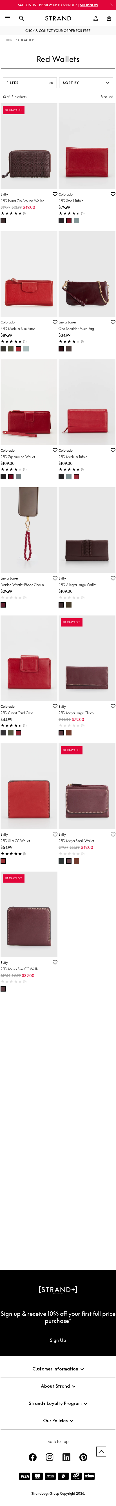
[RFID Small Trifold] (87, 146)
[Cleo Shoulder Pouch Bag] (87, 274)
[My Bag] (106, 18)
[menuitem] (95, 18)
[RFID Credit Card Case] (29, 658)
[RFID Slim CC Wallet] (29, 786)
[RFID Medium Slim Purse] (29, 274)
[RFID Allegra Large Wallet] (87, 530)
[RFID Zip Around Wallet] (29, 402)
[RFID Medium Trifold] (87, 402)
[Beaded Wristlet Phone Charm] (29, 530)
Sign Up (58, 1340)
